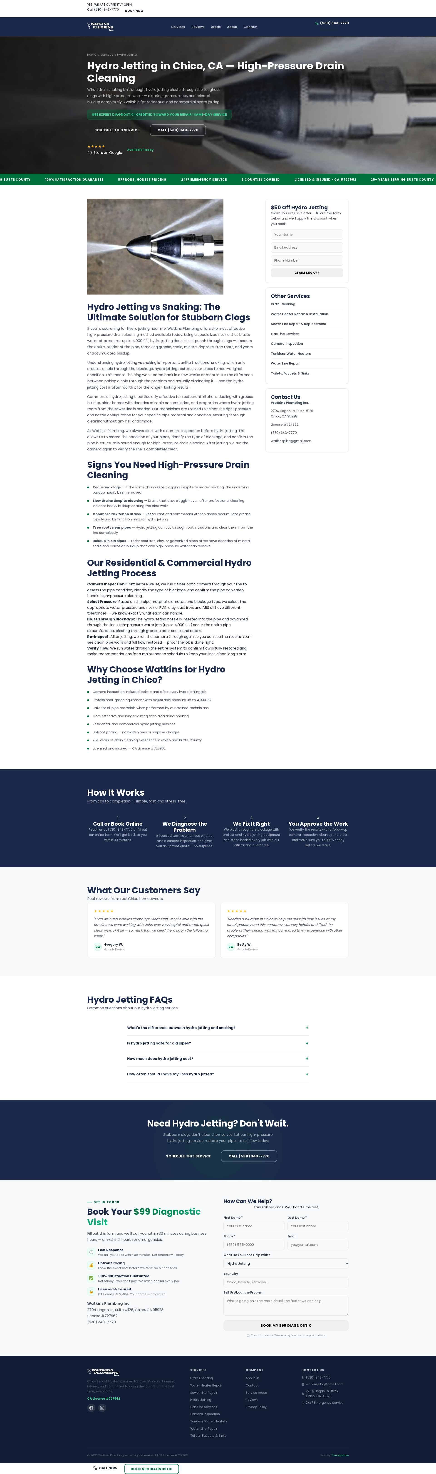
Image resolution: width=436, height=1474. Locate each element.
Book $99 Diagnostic (152, 1469)
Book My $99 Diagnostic (286, 1325)
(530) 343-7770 (334, 23)
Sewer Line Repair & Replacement (298, 324)
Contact (251, 27)
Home (91, 55)
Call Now (108, 1468)
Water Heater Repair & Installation (299, 314)
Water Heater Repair (206, 1385)
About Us (253, 1378)
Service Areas (256, 1393)
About (232, 27)
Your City (230, 1274)
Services (178, 27)
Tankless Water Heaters (291, 353)
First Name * (233, 1218)
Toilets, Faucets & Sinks (290, 373)
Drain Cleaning (283, 304)
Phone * (229, 1236)
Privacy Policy (256, 1407)
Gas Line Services (285, 334)
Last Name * (297, 1218)
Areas (216, 27)
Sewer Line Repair (203, 1393)
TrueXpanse (340, 1455)
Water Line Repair (285, 363)
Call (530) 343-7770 (103, 9)
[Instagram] (102, 1408)
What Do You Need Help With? (246, 1255)
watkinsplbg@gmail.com (291, 441)
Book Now (134, 11)
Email (291, 1236)
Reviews (198, 27)
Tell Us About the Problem (243, 1292)
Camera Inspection (287, 343)
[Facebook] (91, 1408)
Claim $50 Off (307, 273)
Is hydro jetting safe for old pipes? (218, 1043)
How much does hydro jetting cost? (218, 1058)
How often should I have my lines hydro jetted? (218, 1074)
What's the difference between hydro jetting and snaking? (218, 1027)
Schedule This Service (116, 130)
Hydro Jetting (200, 1400)
